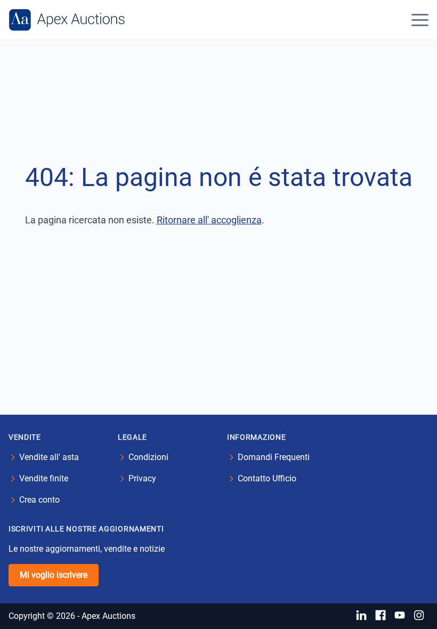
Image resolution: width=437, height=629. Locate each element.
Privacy (142, 478)
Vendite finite (43, 478)
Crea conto (39, 500)
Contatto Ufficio (267, 478)
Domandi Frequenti (274, 457)
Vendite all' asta (49, 457)
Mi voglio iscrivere (53, 575)
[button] (420, 20)
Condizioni (148, 457)
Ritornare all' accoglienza (209, 219)
